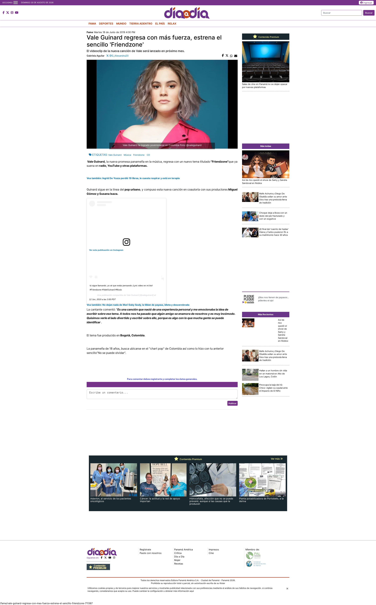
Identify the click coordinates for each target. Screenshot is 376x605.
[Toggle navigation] (15, 2)
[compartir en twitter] (227, 55)
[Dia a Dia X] (8, 12)
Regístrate (145, 549)
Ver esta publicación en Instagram (106, 250)
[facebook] (101, 557)
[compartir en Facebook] (223, 55)
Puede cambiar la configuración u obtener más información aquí (163, 591)
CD (148, 154)
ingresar (367, 2)
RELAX (172, 23)
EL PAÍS (160, 23)
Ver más (275, 458)
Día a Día (179, 556)
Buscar (369, 12)
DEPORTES (106, 23)
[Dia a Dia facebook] (4, 12)
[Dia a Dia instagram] (12, 12)
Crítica (178, 553)
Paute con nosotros (150, 553)
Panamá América (183, 549)
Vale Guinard (114, 154)
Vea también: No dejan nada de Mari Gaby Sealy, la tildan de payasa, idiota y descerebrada (138, 304)
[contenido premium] (98, 566)
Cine (211, 553)
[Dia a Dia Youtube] (16, 12)
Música (127, 154)
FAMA (92, 23)
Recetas (178, 563)
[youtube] (110, 557)
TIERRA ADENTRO (140, 23)
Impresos (214, 549)
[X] (105, 557)
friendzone (139, 154)
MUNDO (121, 23)
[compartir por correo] (236, 55)
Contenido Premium (268, 37)
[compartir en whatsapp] (231, 55)
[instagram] (114, 557)
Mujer (177, 560)
